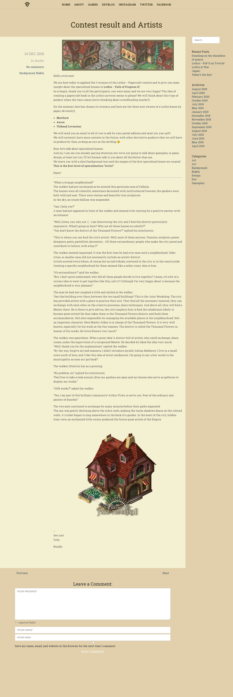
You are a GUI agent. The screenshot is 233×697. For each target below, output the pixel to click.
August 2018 (199, 130)
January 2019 (200, 111)
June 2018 (198, 138)
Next (166, 573)
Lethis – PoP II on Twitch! (208, 63)
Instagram (127, 4)
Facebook (164, 4)
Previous (22, 573)
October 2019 (200, 100)
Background (27, 73)
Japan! (196, 70)
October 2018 (199, 123)
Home (66, 4)
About (79, 4)
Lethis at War (200, 67)
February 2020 (200, 96)
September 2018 (201, 127)
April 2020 (198, 92)
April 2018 (198, 146)
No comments (35, 67)
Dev (194, 179)
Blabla (40, 73)
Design (196, 175)
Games (93, 4)
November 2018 (201, 119)
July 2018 (198, 134)
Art (194, 160)
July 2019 (198, 104)
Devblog (108, 4)
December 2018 (201, 115)
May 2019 (198, 108)
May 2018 (198, 142)
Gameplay (198, 183)
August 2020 (199, 89)
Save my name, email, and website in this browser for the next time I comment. (65, 646)
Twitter (146, 4)
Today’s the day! (202, 74)
